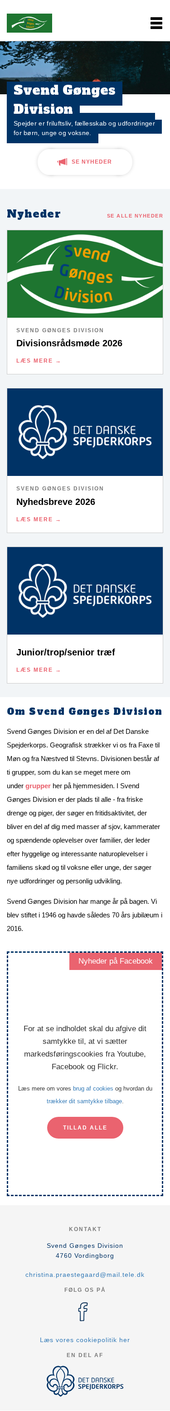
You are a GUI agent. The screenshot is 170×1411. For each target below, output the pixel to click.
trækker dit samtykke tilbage (84, 1101)
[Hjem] (29, 23)
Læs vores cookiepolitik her (85, 1339)
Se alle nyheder (135, 215)
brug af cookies (93, 1088)
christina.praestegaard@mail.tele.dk (85, 1274)
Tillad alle (85, 1128)
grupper (38, 786)
